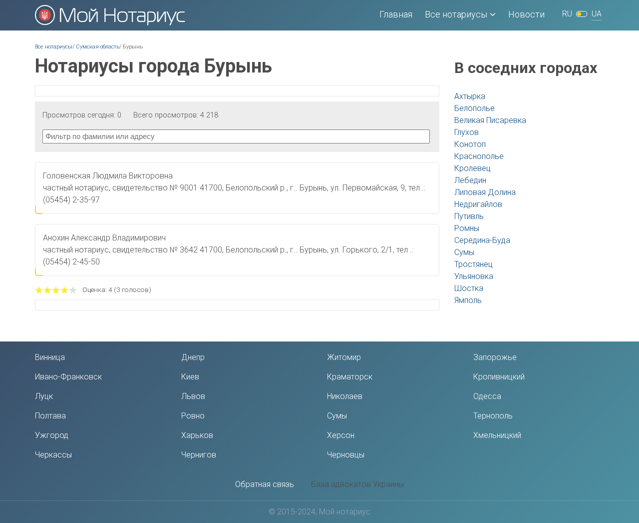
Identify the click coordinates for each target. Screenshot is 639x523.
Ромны (466, 228)
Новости (526, 14)
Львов (193, 396)
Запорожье (495, 357)
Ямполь (468, 300)
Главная (395, 14)
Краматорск (349, 377)
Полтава (50, 415)
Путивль (469, 216)
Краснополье (479, 156)
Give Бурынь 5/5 (73, 290)
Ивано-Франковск (68, 377)
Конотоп (470, 144)
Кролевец (472, 168)
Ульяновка (473, 276)
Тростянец (473, 264)
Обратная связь (264, 484)
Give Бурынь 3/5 (56, 290)
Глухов (466, 132)
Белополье (474, 108)
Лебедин (470, 180)
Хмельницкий (497, 435)
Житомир (344, 357)
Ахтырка (469, 96)
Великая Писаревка (490, 120)
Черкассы (53, 455)
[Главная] (110, 15)
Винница (50, 357)
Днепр (193, 357)
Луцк (44, 396)
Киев (190, 377)
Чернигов (198, 455)
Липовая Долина (485, 192)
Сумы (464, 252)
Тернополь (493, 415)
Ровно (193, 415)
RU (567, 13)
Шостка (468, 288)
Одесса (487, 396)
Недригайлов (478, 204)
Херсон (340, 435)
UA (597, 13)
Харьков (197, 435)
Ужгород (51, 435)
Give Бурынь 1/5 (39, 290)
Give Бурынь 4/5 (64, 290)
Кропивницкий (499, 377)
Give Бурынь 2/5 (47, 290)
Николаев (344, 396)
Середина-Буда (482, 240)
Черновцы (345, 455)
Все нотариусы (456, 14)
